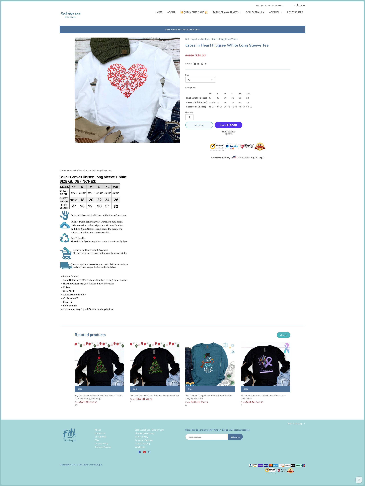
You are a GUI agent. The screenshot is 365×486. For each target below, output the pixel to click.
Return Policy (141, 436)
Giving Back (100, 436)
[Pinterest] (144, 451)
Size (187, 75)
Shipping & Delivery (144, 433)
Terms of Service (103, 447)
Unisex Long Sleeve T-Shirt (225, 39)
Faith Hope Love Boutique (197, 39)
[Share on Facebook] (195, 63)
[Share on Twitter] (198, 63)
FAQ (97, 440)
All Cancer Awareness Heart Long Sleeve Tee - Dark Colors (263, 397)
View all (283, 335)
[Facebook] (140, 451)
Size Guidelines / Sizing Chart (149, 429)
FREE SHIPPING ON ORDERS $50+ (182, 29)
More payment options (228, 132)
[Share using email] (205, 63)
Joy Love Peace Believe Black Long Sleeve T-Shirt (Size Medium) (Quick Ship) (98, 397)
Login (259, 5)
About (98, 429)
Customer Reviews (144, 440)
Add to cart (199, 125)
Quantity (189, 112)
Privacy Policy (101, 443)
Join (267, 5)
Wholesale (140, 447)
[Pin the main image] (202, 63)
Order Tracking (142, 443)
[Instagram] (149, 451)
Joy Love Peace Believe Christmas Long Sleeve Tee (154, 395)
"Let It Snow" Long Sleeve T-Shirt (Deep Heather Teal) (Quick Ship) (208, 397)
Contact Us (100, 433)
